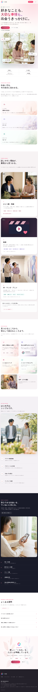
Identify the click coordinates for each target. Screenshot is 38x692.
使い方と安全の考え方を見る (7, 213)
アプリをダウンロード (5, 27)
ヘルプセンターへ (5, 608)
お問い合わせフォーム (21, 676)
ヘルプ (35, 1)
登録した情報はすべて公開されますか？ (19, 622)
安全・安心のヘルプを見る (6, 512)
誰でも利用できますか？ (19, 618)
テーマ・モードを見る (15, 27)
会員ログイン (30, 1)
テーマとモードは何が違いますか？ (19, 613)
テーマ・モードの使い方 (8, 309)
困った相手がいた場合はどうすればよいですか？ (19, 627)
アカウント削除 (13, 676)
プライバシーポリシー (7, 676)
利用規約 (2, 676)
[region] (19, 122)
